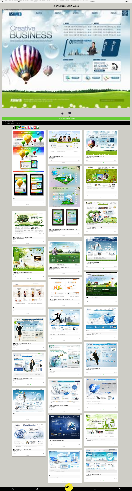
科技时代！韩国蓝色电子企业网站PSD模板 (94, 333)
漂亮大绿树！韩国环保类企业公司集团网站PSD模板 (23, 237)
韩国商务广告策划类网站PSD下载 (58, 334)
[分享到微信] (17, 127)
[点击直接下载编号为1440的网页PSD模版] (103, 197)
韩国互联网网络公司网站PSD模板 (57, 440)
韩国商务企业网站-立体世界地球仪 (58, 370)
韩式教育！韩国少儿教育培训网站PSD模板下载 (96, 227)
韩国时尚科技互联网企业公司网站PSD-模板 (59, 405)
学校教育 (87, 228)
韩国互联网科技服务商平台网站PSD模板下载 (22, 449)
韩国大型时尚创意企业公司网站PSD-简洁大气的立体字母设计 (61, 299)
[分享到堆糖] (29, 127)
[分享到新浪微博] (26, 127)
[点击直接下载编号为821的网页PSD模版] (103, 374)
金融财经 (54, 157)
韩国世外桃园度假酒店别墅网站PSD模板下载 (23, 272)
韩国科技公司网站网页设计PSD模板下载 (22, 343)
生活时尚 (51, 230)
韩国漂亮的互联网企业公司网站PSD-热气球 (95, 156)
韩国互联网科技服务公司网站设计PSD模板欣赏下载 (97, 439)
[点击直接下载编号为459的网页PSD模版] (30, 278)
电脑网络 (87, 157)
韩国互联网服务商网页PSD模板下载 (93, 474)
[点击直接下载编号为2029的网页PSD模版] (103, 409)
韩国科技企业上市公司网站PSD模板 (93, 262)
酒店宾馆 (15, 273)
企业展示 (51, 157)
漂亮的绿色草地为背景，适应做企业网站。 (95, 297)
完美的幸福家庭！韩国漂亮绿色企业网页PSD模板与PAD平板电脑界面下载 (63, 229)
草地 (13, 9)
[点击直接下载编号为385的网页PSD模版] (103, 480)
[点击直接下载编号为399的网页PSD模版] (30, 455)
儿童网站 (90, 228)
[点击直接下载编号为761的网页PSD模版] (38, 1)
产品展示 (23, 238)
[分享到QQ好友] (20, 127)
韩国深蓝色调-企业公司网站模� (13, 121)
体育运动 (56, 230)
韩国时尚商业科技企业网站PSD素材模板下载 (23, 378)
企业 (17, 9)
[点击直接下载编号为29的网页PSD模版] (103, 303)
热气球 (9, 9)
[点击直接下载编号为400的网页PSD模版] (30, 384)
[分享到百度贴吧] (32, 127)
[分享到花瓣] (35, 127)
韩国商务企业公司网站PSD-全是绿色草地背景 (60, 267)
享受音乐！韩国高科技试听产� (13, 123)
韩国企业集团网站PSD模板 (56, 156)
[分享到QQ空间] (23, 127)
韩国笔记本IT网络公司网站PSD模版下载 (94, 403)
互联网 (20, 9)
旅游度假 (20, 238)
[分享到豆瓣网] (37, 127)
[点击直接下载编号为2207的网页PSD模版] (30, 204)
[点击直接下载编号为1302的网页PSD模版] (30, 243)
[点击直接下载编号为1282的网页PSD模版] (103, 268)
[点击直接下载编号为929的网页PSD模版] (30, 349)
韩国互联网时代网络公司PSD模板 (93, 368)
